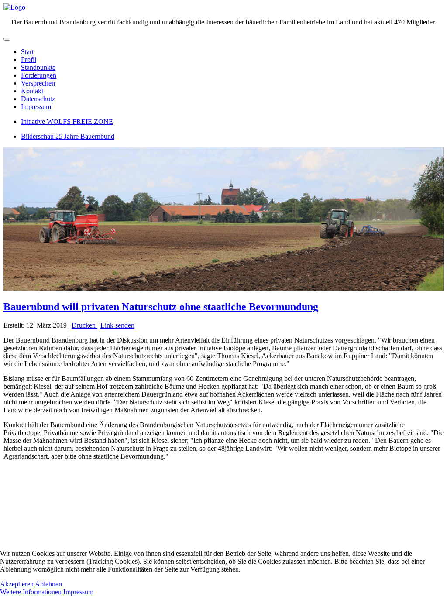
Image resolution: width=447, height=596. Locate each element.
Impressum (36, 106)
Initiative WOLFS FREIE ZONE (67, 121)
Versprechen (38, 83)
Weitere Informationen (31, 592)
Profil (28, 59)
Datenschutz (38, 99)
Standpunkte (38, 67)
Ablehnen (48, 584)
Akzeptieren (17, 584)
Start (27, 51)
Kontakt (32, 91)
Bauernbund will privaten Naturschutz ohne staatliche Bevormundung (160, 306)
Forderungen (38, 75)
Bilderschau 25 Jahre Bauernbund (67, 136)
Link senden (117, 325)
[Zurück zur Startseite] (14, 7)
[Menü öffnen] (6, 39)
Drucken (84, 325)
